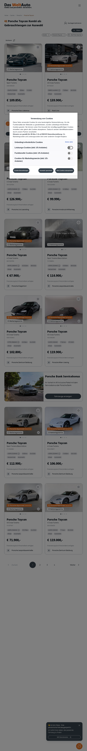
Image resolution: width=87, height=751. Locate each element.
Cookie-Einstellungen (21, 170)
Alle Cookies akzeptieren (65, 170)
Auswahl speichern (46, 170)
